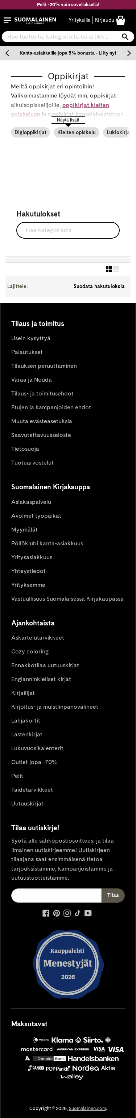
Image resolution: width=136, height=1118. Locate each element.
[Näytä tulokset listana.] (116, 269)
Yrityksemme (28, 584)
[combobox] (68, 36)
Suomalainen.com (87, 1108)
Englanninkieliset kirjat (41, 679)
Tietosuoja (25, 448)
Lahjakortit (25, 720)
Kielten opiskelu (76, 132)
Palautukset (27, 352)
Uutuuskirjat (27, 803)
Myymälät (24, 529)
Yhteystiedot (28, 571)
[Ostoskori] (120, 19)
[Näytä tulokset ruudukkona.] (108, 269)
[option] (68, 53)
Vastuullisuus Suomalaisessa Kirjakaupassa (67, 598)
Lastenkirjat (26, 734)
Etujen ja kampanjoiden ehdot (51, 407)
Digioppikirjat (30, 132)
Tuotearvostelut (32, 462)
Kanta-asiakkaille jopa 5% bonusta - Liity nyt (68, 53)
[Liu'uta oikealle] (128, 53)
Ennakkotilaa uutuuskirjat (45, 665)
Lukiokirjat (119, 132)
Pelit (17, 775)
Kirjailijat (23, 692)
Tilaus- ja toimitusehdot (42, 393)
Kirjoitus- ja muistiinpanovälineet (54, 706)
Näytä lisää (68, 120)
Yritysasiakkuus (31, 557)
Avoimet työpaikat (36, 515)
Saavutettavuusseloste (41, 434)
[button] (7, 20)
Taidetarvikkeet (32, 789)
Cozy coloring (30, 651)
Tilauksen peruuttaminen (44, 365)
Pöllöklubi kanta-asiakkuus (47, 543)
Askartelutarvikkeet (37, 637)
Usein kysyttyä (30, 338)
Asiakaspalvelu (31, 501)
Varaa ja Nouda (31, 379)
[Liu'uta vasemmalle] (7, 53)
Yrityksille (80, 20)
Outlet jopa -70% (34, 762)
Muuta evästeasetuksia (41, 421)
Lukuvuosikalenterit (37, 748)
